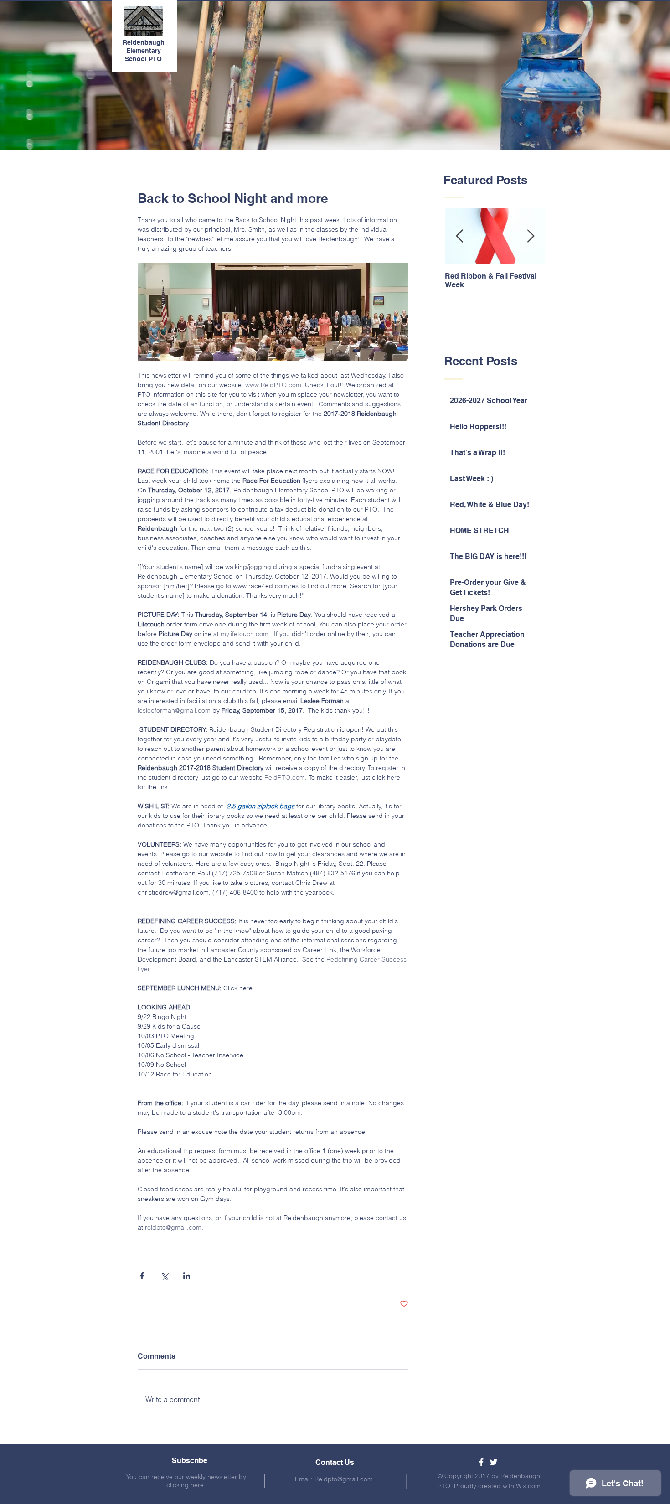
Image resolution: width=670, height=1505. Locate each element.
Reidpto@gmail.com (343, 1479)
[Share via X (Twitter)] (164, 1276)
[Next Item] (530, 237)
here (197, 1485)
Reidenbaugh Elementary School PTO (144, 50)
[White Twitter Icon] (494, 1462)
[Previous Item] (459, 237)
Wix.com (528, 1486)
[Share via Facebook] (142, 1276)
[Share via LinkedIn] (186, 1276)
